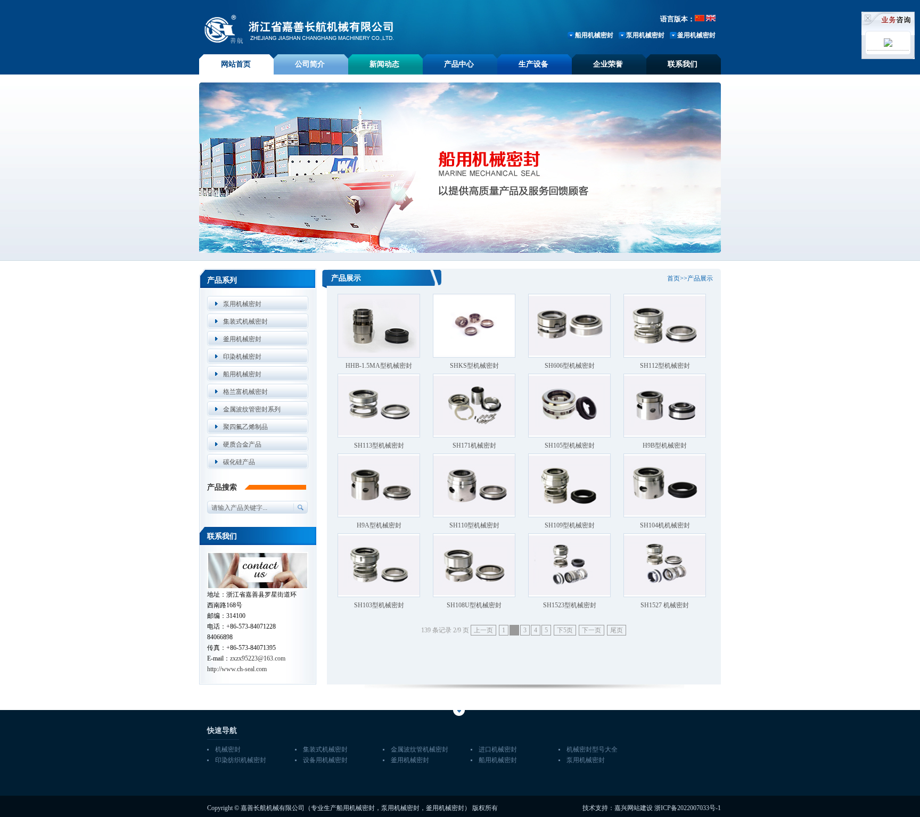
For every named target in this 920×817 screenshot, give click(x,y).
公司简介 (310, 64)
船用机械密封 (594, 35)
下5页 (565, 630)
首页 (673, 278)
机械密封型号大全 (592, 749)
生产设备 (533, 64)
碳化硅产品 (239, 462)
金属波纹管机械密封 (419, 749)
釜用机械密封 (696, 35)
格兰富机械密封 (245, 391)
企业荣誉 (608, 64)
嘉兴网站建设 (633, 808)
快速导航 (222, 731)
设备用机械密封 (325, 760)
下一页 (591, 630)
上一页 (483, 630)
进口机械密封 (498, 749)
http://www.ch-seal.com (237, 669)
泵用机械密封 (645, 35)
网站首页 (236, 64)
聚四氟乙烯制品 (245, 427)
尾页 (616, 630)
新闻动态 (384, 64)
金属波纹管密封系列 (252, 409)
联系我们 (682, 64)
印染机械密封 (242, 356)
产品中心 (459, 64)
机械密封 (228, 749)
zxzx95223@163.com (257, 658)
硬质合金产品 (242, 444)
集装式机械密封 (245, 321)
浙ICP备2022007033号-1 (687, 808)
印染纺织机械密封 (240, 760)
